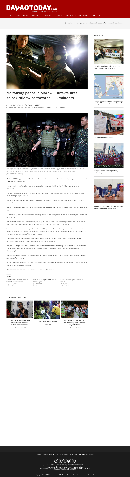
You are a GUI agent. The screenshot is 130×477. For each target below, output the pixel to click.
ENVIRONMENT (64, 454)
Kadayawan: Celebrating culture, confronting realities (106, 172)
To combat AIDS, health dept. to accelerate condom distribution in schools (19, 322)
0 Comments (60, 108)
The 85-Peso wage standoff (104, 137)
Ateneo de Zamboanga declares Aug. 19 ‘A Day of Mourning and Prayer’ (108, 207)
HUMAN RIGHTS (47, 454)
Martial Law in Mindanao (34, 108)
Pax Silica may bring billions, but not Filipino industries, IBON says (107, 67)
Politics (48, 108)
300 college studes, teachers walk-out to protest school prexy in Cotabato (74, 322)
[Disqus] (47, 356)
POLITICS (38, 454)
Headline (12, 108)
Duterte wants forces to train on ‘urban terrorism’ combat (17, 281)
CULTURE (81, 454)
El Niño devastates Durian (47, 322)
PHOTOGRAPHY (89, 454)
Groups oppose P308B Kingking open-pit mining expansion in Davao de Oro (108, 103)
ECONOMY (56, 454)
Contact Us (91, 475)
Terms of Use (72, 475)
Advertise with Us (82, 475)
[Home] (65, 23)
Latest (20, 108)
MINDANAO (73, 454)
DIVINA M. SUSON (16, 105)
